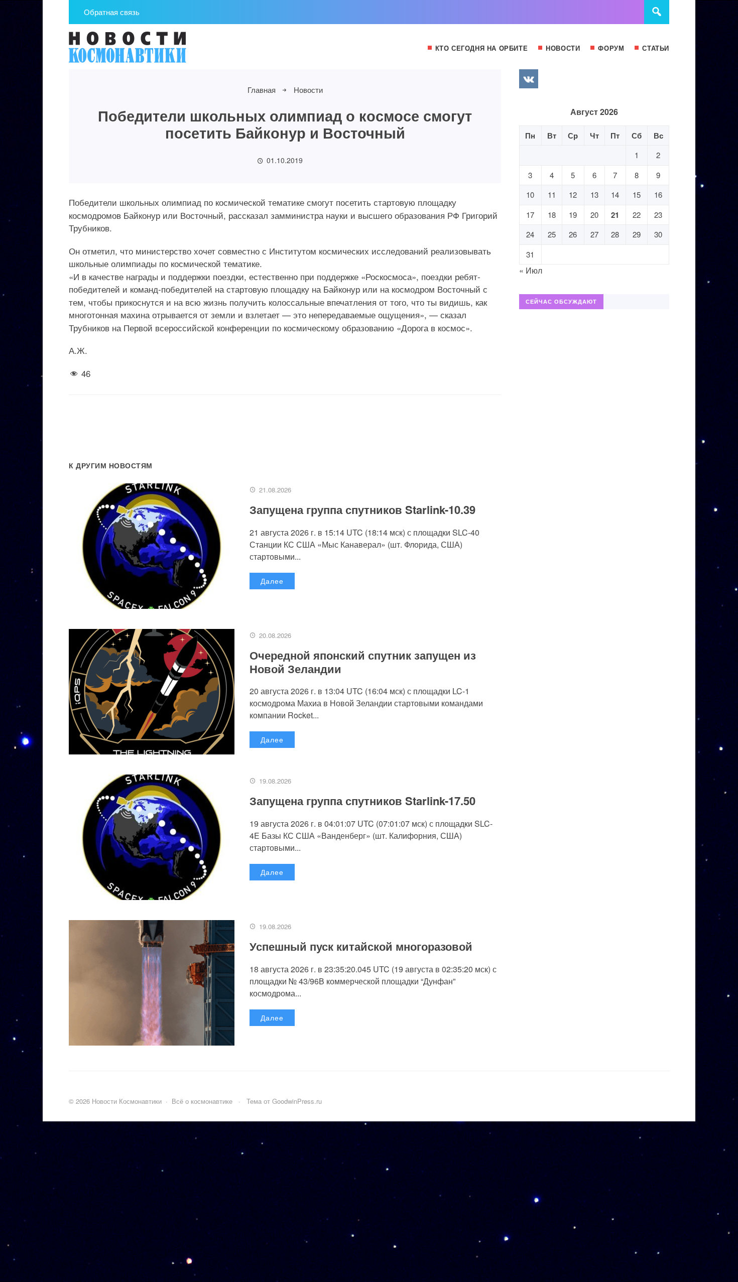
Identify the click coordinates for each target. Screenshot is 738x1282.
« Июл (530, 270)
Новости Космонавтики (144, 52)
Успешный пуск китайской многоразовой (361, 946)
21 (615, 214)
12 (573, 194)
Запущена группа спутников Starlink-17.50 (362, 801)
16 (658, 194)
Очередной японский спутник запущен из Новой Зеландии (363, 661)
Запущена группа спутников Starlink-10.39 (362, 509)
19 (573, 214)
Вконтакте (528, 78)
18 (552, 214)
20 (594, 214)
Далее (272, 581)
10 (530, 194)
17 (530, 214)
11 (552, 194)
